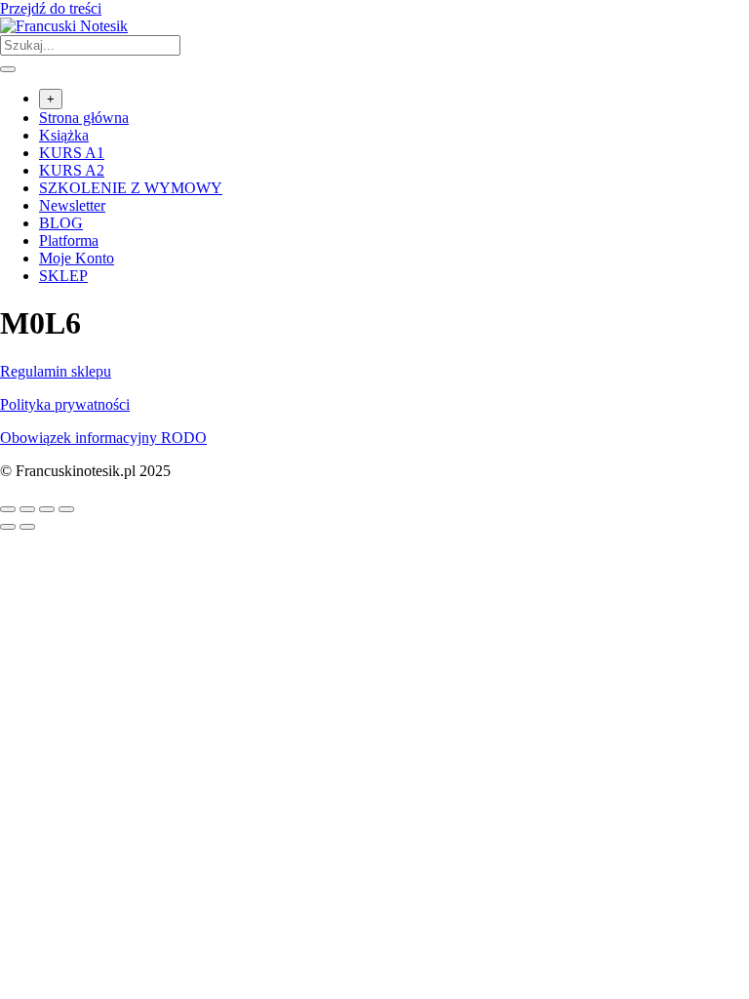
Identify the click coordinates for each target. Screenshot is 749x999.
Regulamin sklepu (55, 371)
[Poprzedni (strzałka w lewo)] (8, 527)
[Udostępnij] (47, 509)
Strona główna (84, 117)
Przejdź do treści (50, 8)
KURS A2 (71, 170)
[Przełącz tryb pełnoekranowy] (27, 509)
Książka (64, 135)
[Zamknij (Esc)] (66, 509)
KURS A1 (71, 152)
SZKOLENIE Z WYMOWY (130, 188)
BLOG (61, 223)
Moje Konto (76, 258)
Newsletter (72, 205)
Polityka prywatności (65, 404)
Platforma (69, 240)
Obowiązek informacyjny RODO (103, 437)
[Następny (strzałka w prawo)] (27, 527)
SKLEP (63, 275)
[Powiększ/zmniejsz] (8, 509)
